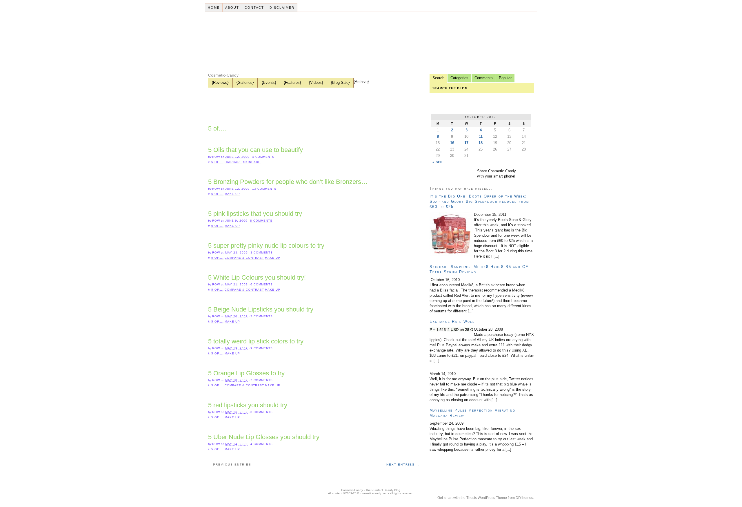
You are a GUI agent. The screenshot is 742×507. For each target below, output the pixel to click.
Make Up (232, 193)
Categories (459, 78)
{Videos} (316, 82)
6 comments (261, 284)
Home (214, 7)
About (232, 7)
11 (481, 136)
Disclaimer (282, 7)
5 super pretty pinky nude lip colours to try (266, 245)
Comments (483, 78)
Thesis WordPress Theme (486, 498)
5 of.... (217, 162)
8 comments (261, 220)
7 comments (261, 380)
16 (452, 143)
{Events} (269, 82)
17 (466, 143)
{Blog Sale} (340, 82)
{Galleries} (245, 82)
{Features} (292, 82)
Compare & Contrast (244, 257)
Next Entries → (403, 464)
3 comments (261, 252)
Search (438, 78)
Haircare (233, 162)
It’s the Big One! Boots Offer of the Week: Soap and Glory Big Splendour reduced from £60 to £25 (479, 201)
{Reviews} (220, 82)
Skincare (252, 162)
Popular (505, 78)
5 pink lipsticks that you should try (255, 213)
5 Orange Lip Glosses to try (246, 373)
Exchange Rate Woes (452, 321)
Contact (254, 7)
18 (481, 143)
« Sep (437, 162)
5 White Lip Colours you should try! (257, 277)
